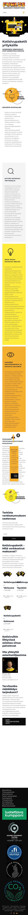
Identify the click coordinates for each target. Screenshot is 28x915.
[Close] (18, 435)
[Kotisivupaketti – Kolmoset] (7, 608)
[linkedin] (17, 913)
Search (14, 538)
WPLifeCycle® (8, 910)
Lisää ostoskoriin (6, 596)
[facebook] (11, 913)
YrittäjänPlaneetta (18, 910)
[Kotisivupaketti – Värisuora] (7, 574)
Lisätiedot (10, 596)
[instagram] (14, 913)
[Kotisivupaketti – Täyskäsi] (21, 574)
